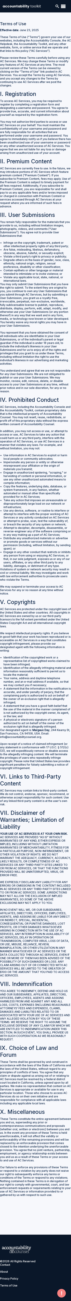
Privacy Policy (9, 1278)
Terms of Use (8, 1285)
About (4, 1271)
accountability (22, 6)
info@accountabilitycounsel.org (20, 737)
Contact (5, 1264)
